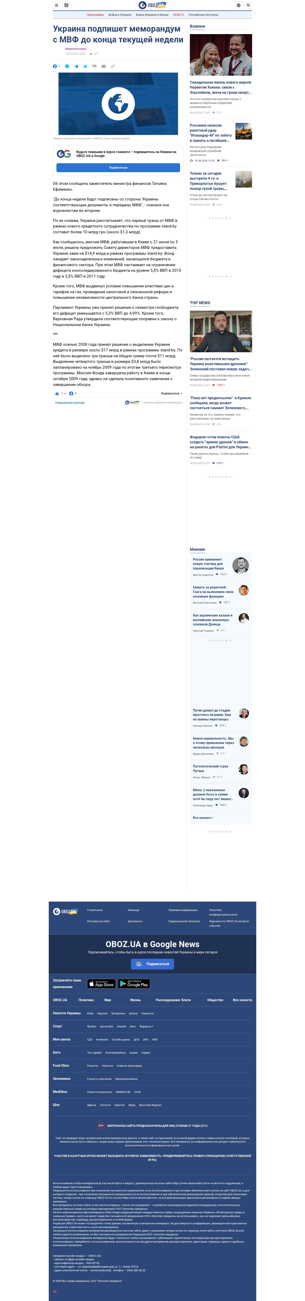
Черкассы (147, 1013)
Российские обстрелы (203, 14)
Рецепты (92, 1065)
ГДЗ (89, 1039)
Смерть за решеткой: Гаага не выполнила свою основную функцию (213, 591)
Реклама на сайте (98, 921)
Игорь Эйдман (201, 777)
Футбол (91, 1026)
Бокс (133, 1026)
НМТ (155, 1039)
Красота (120, 1105)
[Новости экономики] (132, 403)
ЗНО (145, 1039)
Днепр (133, 1013)
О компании (95, 910)
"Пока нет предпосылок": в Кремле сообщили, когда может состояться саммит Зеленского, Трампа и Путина (220, 403)
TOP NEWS (200, 302)
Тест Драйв (94, 1052)
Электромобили (115, 1052)
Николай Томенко (203, 630)
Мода (131, 1105)
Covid (137, 1091)
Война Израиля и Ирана (152, 14)
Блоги (186, 1000)
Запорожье (118, 1013)
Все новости (242, 1000)
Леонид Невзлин (202, 725)
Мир (107, 1000)
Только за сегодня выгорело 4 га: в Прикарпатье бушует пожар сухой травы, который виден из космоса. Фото (208, 181)
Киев (90, 1013)
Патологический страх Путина (210, 768)
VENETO (178, 14)
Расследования (168, 1000)
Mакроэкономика (75, 48)
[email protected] (100, 1270)
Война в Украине (120, 14)
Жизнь (135, 1000)
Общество (215, 1000)
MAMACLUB (123, 1091)
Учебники (102, 1039)
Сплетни (105, 1105)
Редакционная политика (69, 402)
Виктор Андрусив (203, 574)
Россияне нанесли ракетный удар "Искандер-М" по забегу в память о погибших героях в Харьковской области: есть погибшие (211, 133)
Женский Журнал (150, 1105)
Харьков (102, 1013)
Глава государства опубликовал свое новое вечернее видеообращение (220, 377)
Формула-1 (146, 1026)
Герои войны (95, 14)
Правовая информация (183, 910)
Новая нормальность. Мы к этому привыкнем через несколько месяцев (213, 742)
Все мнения (201, 818)
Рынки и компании (99, 1078)
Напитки (107, 1065)
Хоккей (121, 1026)
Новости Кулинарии (129, 1065)
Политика (86, 1000)
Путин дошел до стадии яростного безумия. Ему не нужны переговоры (212, 714)
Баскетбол (106, 1026)
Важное (197, 26)
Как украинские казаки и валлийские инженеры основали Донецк (212, 619)
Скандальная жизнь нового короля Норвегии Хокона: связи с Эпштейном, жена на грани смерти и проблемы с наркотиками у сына (220, 87)
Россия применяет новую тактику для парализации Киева (208, 563)
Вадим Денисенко (203, 753)
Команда (133, 910)
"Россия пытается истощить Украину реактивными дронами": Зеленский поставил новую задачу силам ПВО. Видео (220, 364)
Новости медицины (99, 1091)
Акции (133, 1052)
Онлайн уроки (121, 1039)
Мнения (197, 549)
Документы (135, 921)
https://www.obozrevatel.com (190, 1183)
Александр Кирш (203, 805)
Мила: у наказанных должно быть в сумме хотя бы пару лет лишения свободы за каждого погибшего (213, 794)
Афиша (91, 1105)
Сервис (145, 1052)
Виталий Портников (205, 602)
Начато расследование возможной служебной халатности (205, 151)
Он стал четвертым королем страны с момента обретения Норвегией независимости (215, 103)
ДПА (136, 1039)
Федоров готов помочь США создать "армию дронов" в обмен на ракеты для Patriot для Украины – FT (220, 442)
